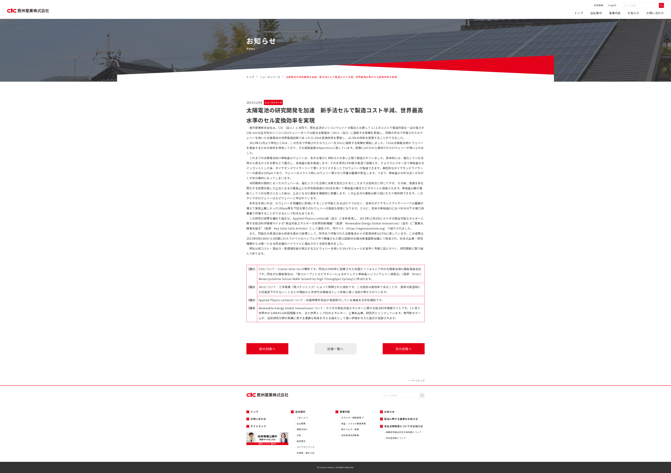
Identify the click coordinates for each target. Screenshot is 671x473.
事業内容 (615, 13)
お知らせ (389, 411)
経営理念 (301, 441)
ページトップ (418, 380)
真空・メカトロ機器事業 (353, 423)
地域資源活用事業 (350, 435)
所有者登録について (396, 437)
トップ (578, 13)
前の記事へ (267, 348)
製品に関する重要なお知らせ (401, 419)
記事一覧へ (335, 348)
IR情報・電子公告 (306, 452)
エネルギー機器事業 (351, 417)
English (612, 5)
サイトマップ (258, 426)
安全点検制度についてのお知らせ (403, 426)
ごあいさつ (302, 417)
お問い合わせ (655, 13)
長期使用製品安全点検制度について (403, 432)
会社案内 (596, 13)
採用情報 (598, 5)
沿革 (299, 435)
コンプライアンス (306, 446)
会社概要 (301, 423)
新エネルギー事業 (350, 429)
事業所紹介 (302, 429)
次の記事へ (403, 348)
